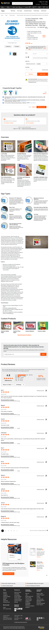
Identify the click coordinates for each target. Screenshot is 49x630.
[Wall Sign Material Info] (28, 57)
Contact (38, 596)
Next (46, 575)
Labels (14, 7)
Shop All (5, 592)
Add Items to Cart (41, 107)
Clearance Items (6, 602)
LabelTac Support (40, 594)
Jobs (26, 594)
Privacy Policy (5, 626)
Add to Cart (42, 74)
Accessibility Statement (27, 604)
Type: (26, 57)
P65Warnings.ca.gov (32, 82)
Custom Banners (29, 331)
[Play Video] (15, 54)
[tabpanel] (37, 553)
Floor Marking (2, 7)
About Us (30, 7)
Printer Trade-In (40, 604)
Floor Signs (19, 10)
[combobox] (22, 3)
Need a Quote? (44, 36)
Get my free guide (8, 573)
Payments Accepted (41, 603)
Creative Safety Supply (13, 628)
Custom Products (8, 318)
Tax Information (28, 599)
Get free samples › (30, 123)
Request (38, 570)
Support (26, 7)
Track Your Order (40, 599)
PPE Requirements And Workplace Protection (13, 564)
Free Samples (17, 595)
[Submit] (13, 3)
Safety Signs (43, 10)
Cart (47, 7)
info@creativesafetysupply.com (29, 128)
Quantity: (27, 67)
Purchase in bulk (45, 69)
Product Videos (17, 597)
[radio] (24, 376)
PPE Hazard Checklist (39, 549)
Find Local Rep (34, 7)
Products (5, 593)
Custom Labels (42, 331)
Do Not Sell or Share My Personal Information (16, 626)
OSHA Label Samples (39, 562)
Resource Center (17, 592)
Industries (5, 597)
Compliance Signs (28, 10)
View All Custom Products (24, 335)
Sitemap (16, 602)
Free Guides (16, 593)
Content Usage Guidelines (28, 601)
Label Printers (8, 7)
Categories (5, 595)
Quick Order (39, 7)
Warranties (39, 601)
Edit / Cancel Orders (7, 608)
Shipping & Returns (40, 600)
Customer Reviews (18, 599)
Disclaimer (27, 607)
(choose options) (13, 98)
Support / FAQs (40, 593)
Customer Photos (17, 600)
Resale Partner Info (29, 596)
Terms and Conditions (29, 605)
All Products (20, 7)
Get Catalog (38, 4)
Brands (4, 599)
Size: (26, 53)
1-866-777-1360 (43, 2)
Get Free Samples (44, 4)
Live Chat (38, 597)
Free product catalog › (9, 123)
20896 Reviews (9, 380)
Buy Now (31, 74)
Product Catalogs (17, 596)
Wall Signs (13, 10)
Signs (17, 7)
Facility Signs (36, 10)
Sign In (44, 7)
